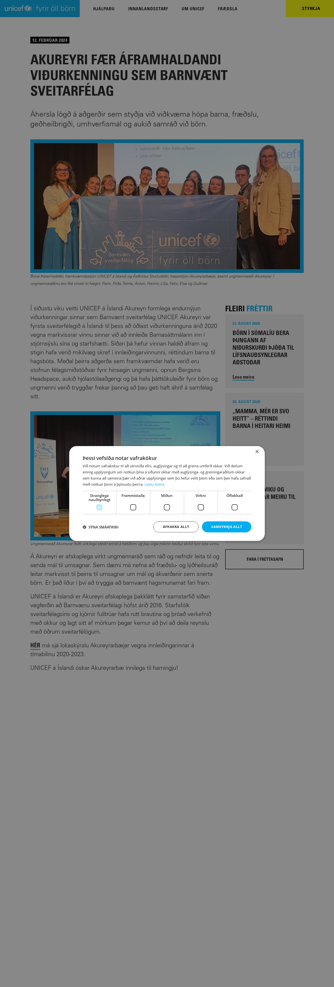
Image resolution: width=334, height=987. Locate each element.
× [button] (257, 452)
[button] (101, 527)
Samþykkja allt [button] (226, 526)
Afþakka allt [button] (176, 526)
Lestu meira (154, 484)
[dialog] (167, 493)
